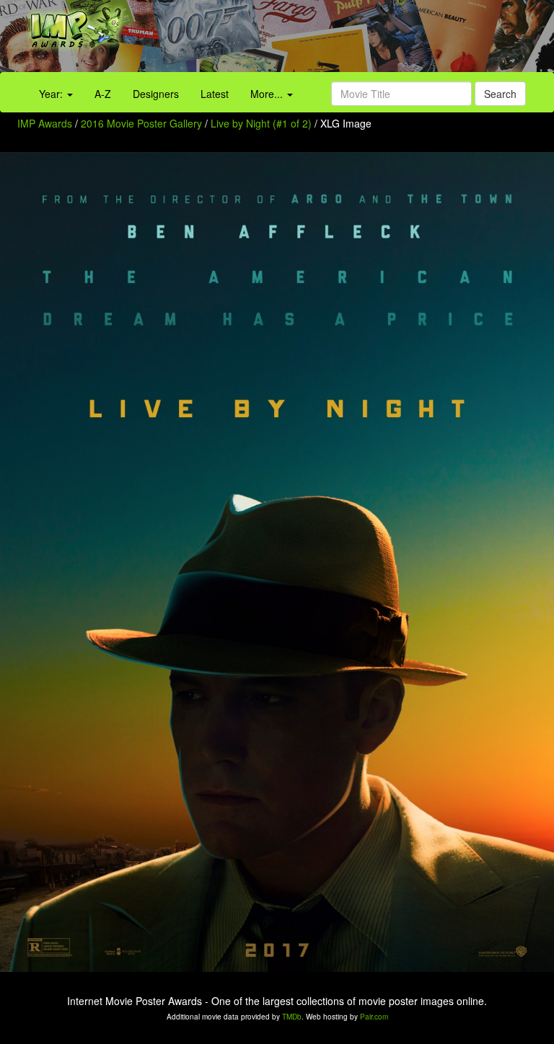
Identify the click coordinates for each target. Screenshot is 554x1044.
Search (500, 93)
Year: (52, 93)
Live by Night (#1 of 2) (261, 123)
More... (268, 93)
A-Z (102, 93)
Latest (215, 93)
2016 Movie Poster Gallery (141, 123)
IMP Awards (44, 123)
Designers (156, 93)
